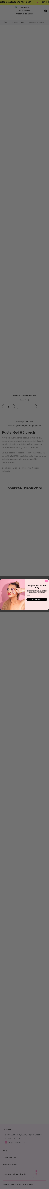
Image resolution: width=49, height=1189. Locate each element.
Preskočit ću (37, 603)
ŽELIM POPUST (36, 599)
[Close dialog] (46, 581)
